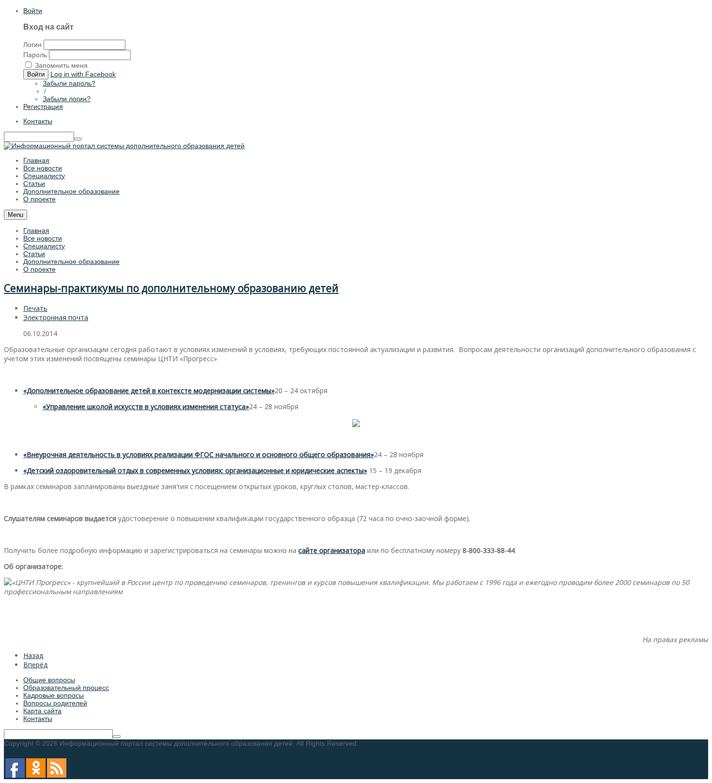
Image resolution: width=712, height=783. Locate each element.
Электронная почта (55, 317)
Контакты (37, 121)
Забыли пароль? (69, 83)
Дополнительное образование (71, 261)
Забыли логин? (67, 99)
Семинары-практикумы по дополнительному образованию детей (171, 288)
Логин (32, 44)
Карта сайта (42, 711)
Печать (35, 308)
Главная (36, 230)
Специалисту (44, 246)
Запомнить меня (61, 65)
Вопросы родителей (55, 703)
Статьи (34, 254)
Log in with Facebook (83, 74)
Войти (32, 11)
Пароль (35, 55)
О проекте (39, 269)
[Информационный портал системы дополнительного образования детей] (124, 146)
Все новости (42, 238)
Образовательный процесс (66, 687)
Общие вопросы (49, 680)
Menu (15, 214)
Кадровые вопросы (53, 695)
